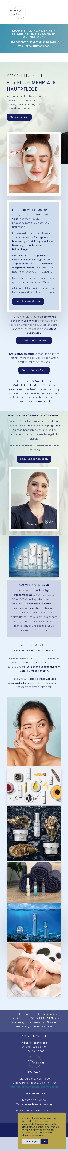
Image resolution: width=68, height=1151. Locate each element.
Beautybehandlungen (34, 459)
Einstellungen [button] (31, 1141)
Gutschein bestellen (34, 340)
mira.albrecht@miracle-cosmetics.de (34, 1087)
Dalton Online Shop (34, 370)
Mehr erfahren (19, 117)
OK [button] (44, 1141)
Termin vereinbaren (28, 301)
